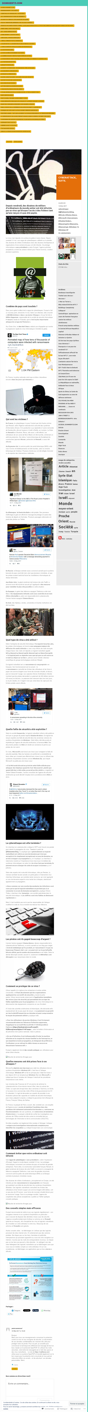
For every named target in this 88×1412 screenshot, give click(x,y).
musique (61, 454)
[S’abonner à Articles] (60, 539)
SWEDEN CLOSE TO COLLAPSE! (9, 125)
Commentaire (45, 1400)
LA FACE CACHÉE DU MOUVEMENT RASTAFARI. (12, 52)
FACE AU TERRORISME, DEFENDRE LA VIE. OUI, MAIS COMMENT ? (17, 22)
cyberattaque (63, 209)
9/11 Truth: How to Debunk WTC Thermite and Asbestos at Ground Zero (68, 370)
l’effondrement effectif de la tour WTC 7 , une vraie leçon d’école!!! (68, 355)
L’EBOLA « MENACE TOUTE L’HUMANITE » (11, 40)
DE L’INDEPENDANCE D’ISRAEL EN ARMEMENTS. (13, 16)
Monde (60, 442)
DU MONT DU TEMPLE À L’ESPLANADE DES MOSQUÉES (15, 19)
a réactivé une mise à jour (21, 1068)
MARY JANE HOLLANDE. (7, 95)
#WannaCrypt (63, 227)
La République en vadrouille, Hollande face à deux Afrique (68, 385)
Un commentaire (64, 233)
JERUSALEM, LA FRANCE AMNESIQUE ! (10, 37)
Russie (72, 522)
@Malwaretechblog (12, 851)
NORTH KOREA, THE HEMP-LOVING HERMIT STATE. (14, 98)
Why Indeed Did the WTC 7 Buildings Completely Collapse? (67, 307)
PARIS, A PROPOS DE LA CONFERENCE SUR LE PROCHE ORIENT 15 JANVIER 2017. (21, 107)
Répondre (14, 1368)
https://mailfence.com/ (42, 1352)
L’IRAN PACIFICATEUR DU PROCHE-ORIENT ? (12, 89)
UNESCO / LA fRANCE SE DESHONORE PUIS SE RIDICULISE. (15, 131)
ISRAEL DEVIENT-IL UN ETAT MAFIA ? (10, 34)
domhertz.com (12, 3)
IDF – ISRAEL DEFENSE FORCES (8, 31)
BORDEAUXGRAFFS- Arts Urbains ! (9, 10)
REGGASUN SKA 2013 (65, 412)
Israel (72, 493)
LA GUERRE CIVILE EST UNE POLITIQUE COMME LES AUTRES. (16, 55)
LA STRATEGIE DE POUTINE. (8, 61)
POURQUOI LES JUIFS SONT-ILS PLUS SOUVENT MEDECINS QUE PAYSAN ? (19, 110)
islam (66, 493)
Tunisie (67, 531)
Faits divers (62, 451)
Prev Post (9, 141)
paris (68, 512)
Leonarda (61, 439)
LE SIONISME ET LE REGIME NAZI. (9, 70)
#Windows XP (63, 230)
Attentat (73, 467)
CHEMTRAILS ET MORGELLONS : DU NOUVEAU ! (13, 13)
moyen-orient (66, 508)
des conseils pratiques (31, 1050)
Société (61, 436)
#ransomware (72, 218)
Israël (63, 498)
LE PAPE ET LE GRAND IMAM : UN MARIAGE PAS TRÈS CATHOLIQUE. (18, 68)
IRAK (74, 490)
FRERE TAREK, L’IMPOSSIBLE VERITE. (10, 28)
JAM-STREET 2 (63, 415)
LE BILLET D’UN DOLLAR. (7, 65)
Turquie (74, 531)
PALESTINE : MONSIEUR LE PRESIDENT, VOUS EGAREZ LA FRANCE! (17, 104)
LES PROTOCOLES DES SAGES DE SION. (11, 80)
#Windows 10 (74, 227)
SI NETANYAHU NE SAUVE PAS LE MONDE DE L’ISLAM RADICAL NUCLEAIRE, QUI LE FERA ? (23, 119)
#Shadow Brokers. (65, 221)
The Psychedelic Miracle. (7, 128)
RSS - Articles (67, 539)
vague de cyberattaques (17, 1160)
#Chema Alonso (71, 215)
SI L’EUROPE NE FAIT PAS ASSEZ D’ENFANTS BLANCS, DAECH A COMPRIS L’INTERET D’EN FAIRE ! (25, 116)
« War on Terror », (64, 301)
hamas (75, 484)
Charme (62, 471)
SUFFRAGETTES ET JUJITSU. (8, 122)
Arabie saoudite (65, 463)
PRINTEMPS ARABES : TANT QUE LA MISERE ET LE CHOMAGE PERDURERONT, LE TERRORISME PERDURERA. (28, 113)
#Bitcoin (61, 215)
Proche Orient (63, 430)
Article (60, 427)
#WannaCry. (73, 224)
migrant (71, 498)
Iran (61, 493)
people (74, 512)
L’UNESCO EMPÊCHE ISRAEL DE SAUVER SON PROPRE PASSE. (16, 46)
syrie (76, 528)
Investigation (63, 433)
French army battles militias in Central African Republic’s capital (68, 328)
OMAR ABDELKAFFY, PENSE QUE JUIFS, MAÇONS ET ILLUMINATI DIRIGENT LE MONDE (22, 101)
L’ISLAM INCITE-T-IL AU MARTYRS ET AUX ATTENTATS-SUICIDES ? (18, 43)
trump (61, 532)
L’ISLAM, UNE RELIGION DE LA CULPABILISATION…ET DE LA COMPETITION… (20, 92)
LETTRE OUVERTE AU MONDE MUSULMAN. (11, 86)
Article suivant (18, 141)
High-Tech (62, 445)
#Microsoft (62, 218)
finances (61, 448)
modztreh (62, 203)
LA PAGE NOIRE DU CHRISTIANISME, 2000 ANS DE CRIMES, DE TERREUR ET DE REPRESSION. (24, 58)
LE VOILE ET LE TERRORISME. (8, 73)
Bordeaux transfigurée (66, 292)
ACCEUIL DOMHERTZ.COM (7, 7)
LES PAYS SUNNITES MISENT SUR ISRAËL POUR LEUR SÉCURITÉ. (17, 77)
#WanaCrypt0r (63, 224)
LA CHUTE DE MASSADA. (7, 49)
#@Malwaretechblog (66, 212)
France (68, 484)
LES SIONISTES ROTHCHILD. (8, 83)
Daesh (68, 471)
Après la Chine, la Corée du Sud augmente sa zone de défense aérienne (68, 394)
